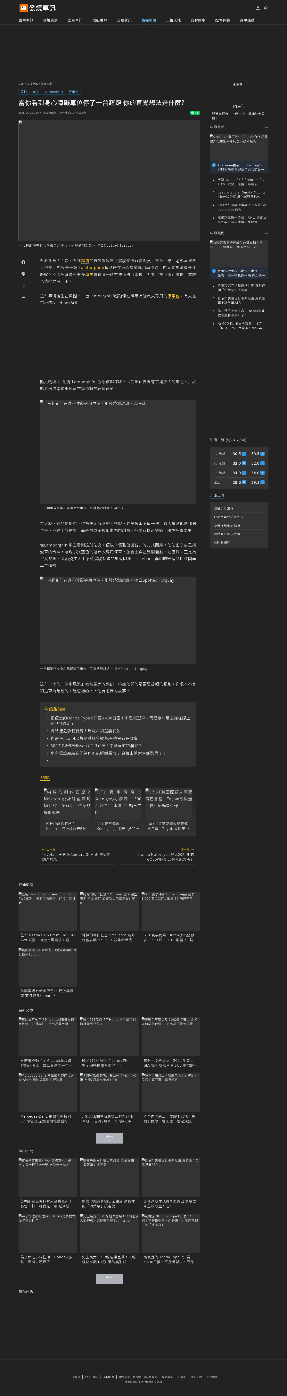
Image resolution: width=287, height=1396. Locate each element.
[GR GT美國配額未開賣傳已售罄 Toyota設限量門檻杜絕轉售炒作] (168, 804)
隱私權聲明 (150, 1377)
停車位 (73, 91)
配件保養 (222, 19)
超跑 (24, 91)
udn (21, 83)
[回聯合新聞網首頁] (24, 8)
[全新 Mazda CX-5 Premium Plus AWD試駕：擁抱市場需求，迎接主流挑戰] (48, 911)
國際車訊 (75, 19)
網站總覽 (212, 1377)
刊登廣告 (75, 1377)
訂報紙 (182, 1377)
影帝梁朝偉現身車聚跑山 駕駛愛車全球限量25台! (170, 1203)
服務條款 (124, 1377)
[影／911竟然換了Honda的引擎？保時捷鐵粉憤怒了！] (109, 1036)
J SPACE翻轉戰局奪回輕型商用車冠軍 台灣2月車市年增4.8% (107, 1118)
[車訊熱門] (266, 233)
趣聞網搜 (149, 19)
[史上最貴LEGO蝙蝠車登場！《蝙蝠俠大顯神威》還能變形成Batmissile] (109, 1233)
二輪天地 (173, 19)
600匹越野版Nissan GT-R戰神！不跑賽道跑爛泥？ (96, 745)
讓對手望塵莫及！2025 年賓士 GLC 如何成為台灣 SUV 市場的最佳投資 (171, 1063)
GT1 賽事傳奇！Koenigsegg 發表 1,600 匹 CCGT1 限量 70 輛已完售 (117, 826)
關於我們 (196, 1377)
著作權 (137, 1377)
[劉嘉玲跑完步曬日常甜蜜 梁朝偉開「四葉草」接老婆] (109, 1177)
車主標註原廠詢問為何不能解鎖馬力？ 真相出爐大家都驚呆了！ (109, 753)
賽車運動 (247, 19)
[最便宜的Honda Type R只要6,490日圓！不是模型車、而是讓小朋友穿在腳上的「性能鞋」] (171, 1233)
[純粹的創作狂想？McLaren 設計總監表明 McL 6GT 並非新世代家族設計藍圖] (67, 804)
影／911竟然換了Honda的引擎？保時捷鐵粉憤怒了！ (106, 1063)
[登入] (258, 8)
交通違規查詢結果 (227, 525)
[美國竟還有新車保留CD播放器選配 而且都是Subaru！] (48, 967)
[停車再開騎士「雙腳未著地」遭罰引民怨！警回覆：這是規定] (171, 1092)
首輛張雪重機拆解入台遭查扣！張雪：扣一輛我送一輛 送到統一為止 (46, 1203)
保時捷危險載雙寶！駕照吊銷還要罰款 (85, 731)
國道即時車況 (224, 508)
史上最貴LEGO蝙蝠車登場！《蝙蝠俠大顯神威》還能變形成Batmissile (109, 1259)
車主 (36, 91)
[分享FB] (23, 262)
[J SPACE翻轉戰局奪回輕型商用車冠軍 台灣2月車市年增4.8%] (109, 1092)
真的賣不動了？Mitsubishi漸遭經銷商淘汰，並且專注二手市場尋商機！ (46, 1063)
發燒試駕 (50, 19)
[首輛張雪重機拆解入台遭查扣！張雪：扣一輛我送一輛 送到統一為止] (48, 1177)
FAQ (88, 1377)
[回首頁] (42, 8)
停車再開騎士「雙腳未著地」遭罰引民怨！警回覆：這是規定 (169, 1118)
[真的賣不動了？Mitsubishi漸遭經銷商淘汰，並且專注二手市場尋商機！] (48, 1036)
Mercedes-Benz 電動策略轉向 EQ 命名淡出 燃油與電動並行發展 (46, 1118)
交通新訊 (124, 19)
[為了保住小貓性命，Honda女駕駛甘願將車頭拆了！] (48, 1233)
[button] (265, 8)
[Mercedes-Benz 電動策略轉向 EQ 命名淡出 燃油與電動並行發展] (48, 1092)
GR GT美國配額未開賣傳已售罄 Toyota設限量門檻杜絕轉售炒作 (168, 826)
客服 (96, 1377)
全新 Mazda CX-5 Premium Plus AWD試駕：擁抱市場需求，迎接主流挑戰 (47, 937)
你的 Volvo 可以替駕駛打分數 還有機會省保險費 (94, 738)
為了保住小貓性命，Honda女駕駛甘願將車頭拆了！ (46, 1259)
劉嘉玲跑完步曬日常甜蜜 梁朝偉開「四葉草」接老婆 (108, 1203)
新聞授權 (108, 1377)
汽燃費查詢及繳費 (227, 533)
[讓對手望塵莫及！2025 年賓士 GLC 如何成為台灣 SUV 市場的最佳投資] (171, 1036)
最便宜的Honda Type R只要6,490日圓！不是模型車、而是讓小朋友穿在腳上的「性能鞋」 (120, 720)
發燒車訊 (32, 83)
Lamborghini (54, 91)
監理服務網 (222, 542)
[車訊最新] (266, 127)
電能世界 (99, 19)
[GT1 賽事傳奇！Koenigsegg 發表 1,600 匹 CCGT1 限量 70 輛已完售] (118, 804)
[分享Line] (23, 274)
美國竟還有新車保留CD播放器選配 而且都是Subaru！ (47, 993)
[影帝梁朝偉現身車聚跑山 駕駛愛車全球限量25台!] (171, 1177)
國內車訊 (26, 19)
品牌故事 (198, 19)
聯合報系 (167, 1377)
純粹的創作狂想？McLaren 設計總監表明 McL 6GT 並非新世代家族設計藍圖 (67, 826)
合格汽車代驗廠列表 (229, 516)
